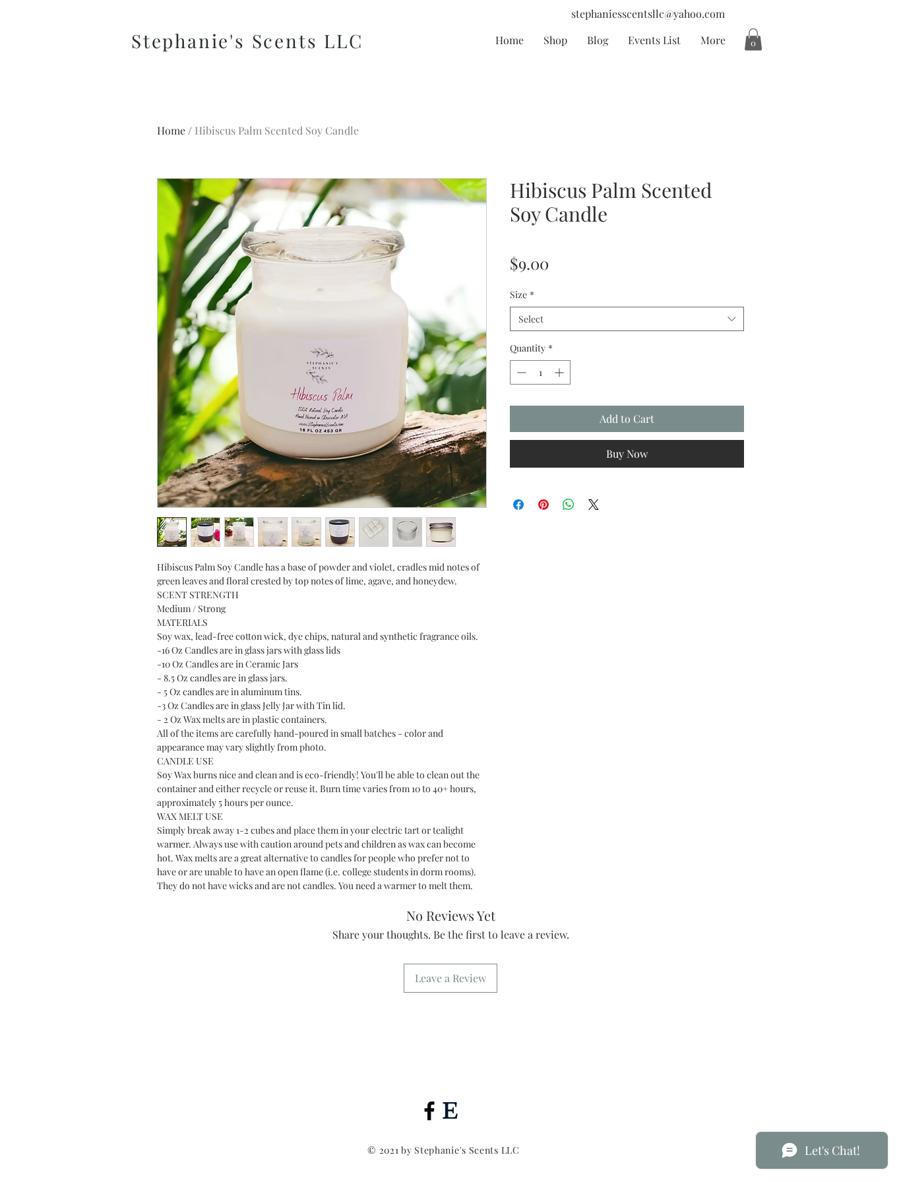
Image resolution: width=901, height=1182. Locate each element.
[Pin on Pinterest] (543, 505)
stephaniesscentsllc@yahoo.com (648, 13)
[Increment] (560, 372)
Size (522, 294)
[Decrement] (520, 372)
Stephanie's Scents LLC (247, 40)
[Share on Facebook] (518, 505)
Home (171, 130)
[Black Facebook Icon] (429, 1110)
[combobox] (627, 319)
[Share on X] (594, 505)
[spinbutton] (540, 372)
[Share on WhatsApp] (568, 505)
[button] (753, 39)
